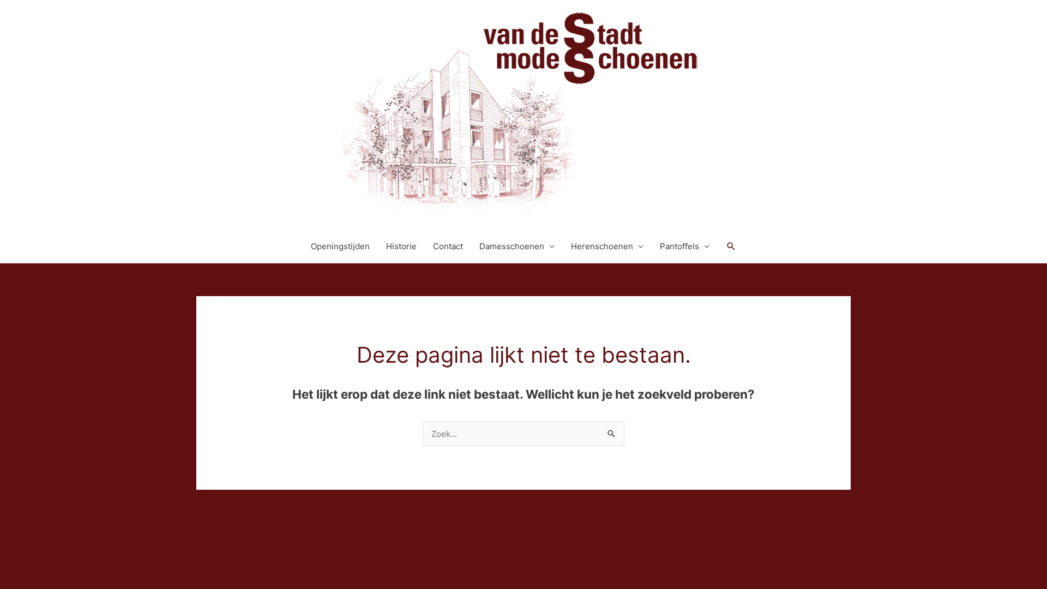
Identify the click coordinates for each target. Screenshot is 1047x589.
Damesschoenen (511, 246)
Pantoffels (679, 246)
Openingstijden (340, 246)
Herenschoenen (602, 246)
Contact (448, 246)
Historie (401, 246)
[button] (731, 246)
